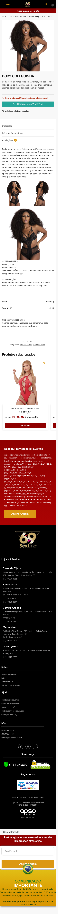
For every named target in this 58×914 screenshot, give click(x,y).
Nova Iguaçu (10, 646)
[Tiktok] (35, 746)
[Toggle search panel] (46, 4)
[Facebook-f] (20, 746)
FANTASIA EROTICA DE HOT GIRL (25, 408)
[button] (50, 4)
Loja (10, 16)
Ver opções (25, 425)
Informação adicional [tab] (12, 133)
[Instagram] (28, 746)
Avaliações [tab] (9, 140)
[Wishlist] (44, 363)
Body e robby (34, 16)
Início (4, 16)
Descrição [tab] (7, 126)
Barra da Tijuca (12, 568)
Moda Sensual (20, 16)
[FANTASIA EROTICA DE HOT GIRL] (25, 382)
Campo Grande (12, 607)
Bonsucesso (10, 584)
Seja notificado (11, 832)
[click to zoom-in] (28, 45)
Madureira (9, 626)
